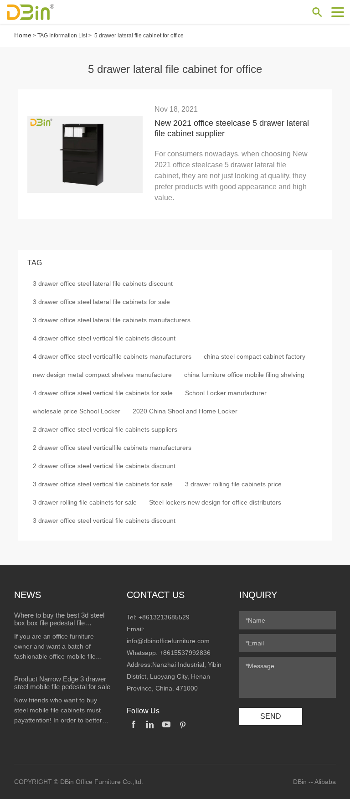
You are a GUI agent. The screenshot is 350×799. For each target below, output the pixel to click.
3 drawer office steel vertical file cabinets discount (104, 520)
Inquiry (258, 595)
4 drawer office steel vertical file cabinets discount (104, 338)
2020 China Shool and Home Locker (185, 411)
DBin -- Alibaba (314, 781)
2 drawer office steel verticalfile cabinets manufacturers (112, 447)
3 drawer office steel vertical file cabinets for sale (103, 484)
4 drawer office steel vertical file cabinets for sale (103, 393)
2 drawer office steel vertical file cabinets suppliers (105, 429)
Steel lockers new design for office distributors (215, 502)
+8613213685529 (164, 617)
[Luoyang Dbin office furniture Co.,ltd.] (39, 12)
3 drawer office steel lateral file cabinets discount (103, 283)
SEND (270, 716)
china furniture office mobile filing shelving (244, 374)
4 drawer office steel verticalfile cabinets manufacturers (112, 356)
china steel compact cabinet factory (254, 356)
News (27, 595)
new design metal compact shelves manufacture (102, 374)
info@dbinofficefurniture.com (168, 640)
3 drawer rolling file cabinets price (233, 484)
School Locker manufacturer (226, 393)
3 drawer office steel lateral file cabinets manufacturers (111, 320)
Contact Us (156, 595)
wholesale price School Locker (76, 411)
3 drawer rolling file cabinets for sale (85, 502)
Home (22, 35)
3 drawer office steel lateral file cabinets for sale (101, 301)
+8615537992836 (185, 652)
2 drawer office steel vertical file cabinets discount (104, 465)
